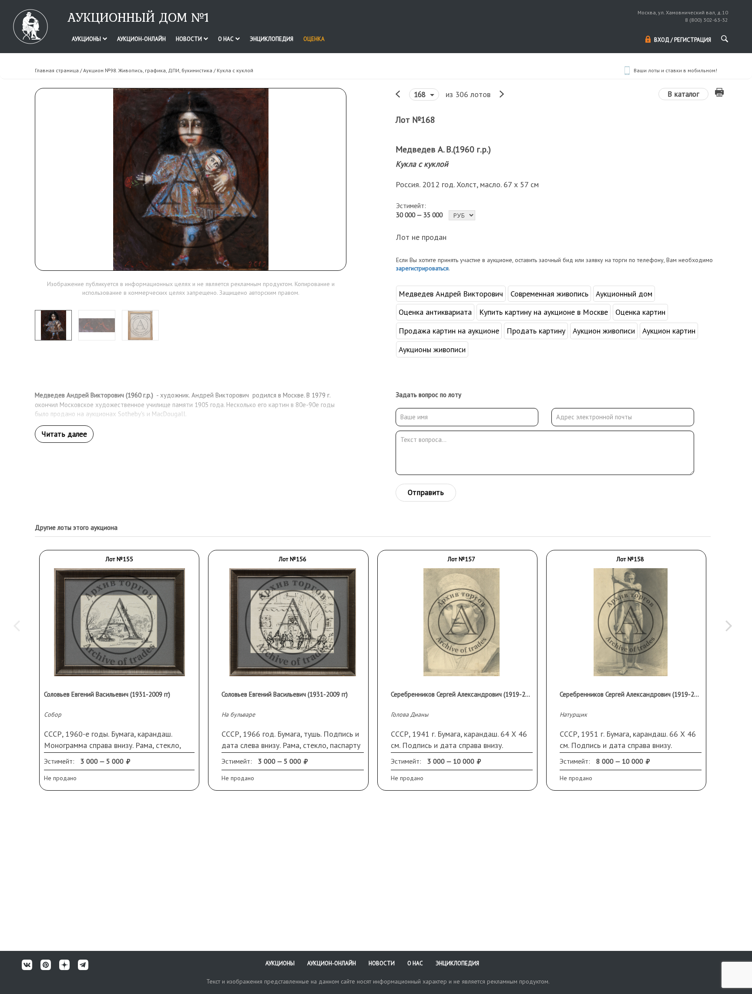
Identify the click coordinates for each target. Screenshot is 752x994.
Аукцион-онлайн (141, 39)
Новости (189, 39)
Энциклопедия (271, 39)
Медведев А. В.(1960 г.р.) (443, 149)
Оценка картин (640, 312)
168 (421, 94)
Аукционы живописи (432, 349)
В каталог (683, 94)
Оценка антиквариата (435, 312)
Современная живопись (549, 294)
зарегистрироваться (422, 268)
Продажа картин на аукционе (449, 331)
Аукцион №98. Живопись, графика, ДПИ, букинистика (147, 70)
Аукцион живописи (604, 331)
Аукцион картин (668, 331)
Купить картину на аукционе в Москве (543, 312)
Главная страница (57, 70)
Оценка (314, 39)
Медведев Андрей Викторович (451, 294)
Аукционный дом (624, 294)
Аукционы (87, 39)
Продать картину (536, 331)
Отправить (426, 492)
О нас (226, 39)
